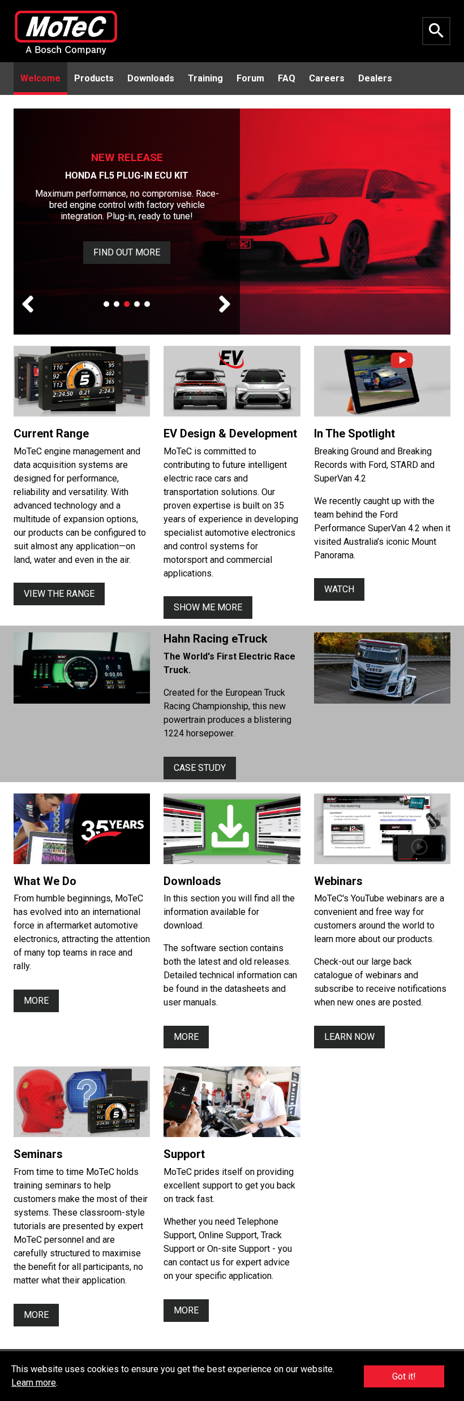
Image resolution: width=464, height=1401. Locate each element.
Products (94, 78)
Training (205, 78)
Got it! (404, 1376)
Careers (327, 78)
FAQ (286, 78)
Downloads (150, 78)
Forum (250, 78)
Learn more (33, 1382)
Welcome (40, 78)
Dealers (375, 78)
